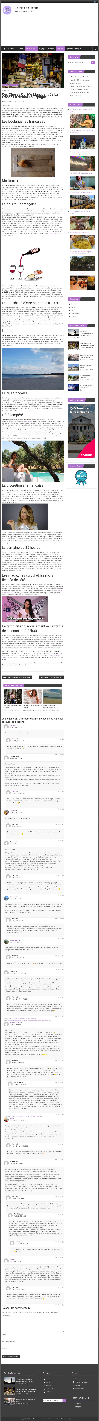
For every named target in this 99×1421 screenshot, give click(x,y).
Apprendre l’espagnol (73, 49)
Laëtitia (12, 811)
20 (92, 380)
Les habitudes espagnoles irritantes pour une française (86, 333)
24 (92, 369)
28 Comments (20, 101)
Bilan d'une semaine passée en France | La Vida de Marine (24, 1116)
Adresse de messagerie (9, 1341)
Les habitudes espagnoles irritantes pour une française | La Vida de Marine (29, 1020)
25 (92, 359)
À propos (11, 49)
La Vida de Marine (26, 7)
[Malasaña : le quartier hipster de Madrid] (73, 357)
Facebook (78, 1403)
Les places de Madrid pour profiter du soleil (17, 677)
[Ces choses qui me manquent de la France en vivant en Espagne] (73, 345)
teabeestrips (14, 940)
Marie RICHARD (15, 1022)
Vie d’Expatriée (31, 49)
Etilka (12, 1259)
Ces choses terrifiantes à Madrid (80, 89)
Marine (15, 710)
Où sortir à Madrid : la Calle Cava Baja (81, 192)
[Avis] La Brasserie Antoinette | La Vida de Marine (21, 1018)
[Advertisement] (49, 31)
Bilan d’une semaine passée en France (50, 706)
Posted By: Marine (7, 101)
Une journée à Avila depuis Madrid (51, 677)
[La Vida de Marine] (4, 48)
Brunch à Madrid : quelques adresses (81, 173)
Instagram (78, 1407)
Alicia (12, 1118)
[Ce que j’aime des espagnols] (73, 377)
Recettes (51, 49)
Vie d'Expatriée (13, 85)
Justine (12, 725)
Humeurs (60, 49)
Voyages (42, 49)
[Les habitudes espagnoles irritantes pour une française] (73, 333)
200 (79, 337)
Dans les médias (80, 1388)
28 (79, 349)
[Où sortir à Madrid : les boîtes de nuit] (73, 387)
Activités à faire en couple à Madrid (81, 86)
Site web (4, 1348)
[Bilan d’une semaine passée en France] (52, 696)
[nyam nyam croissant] (33, 162)
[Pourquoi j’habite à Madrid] (73, 367)
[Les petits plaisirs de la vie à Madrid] (13, 696)
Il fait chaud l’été (27, 422)
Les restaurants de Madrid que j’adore (81, 273)
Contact (77, 1385)
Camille (12, 897)
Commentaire (6, 1315)
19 (92, 390)
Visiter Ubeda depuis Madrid (79, 77)
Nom (4, 1334)
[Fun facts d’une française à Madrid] (32, 696)
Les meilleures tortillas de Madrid (79, 232)
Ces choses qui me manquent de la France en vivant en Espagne (87, 345)
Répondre (61, 739)
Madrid (21, 49)
